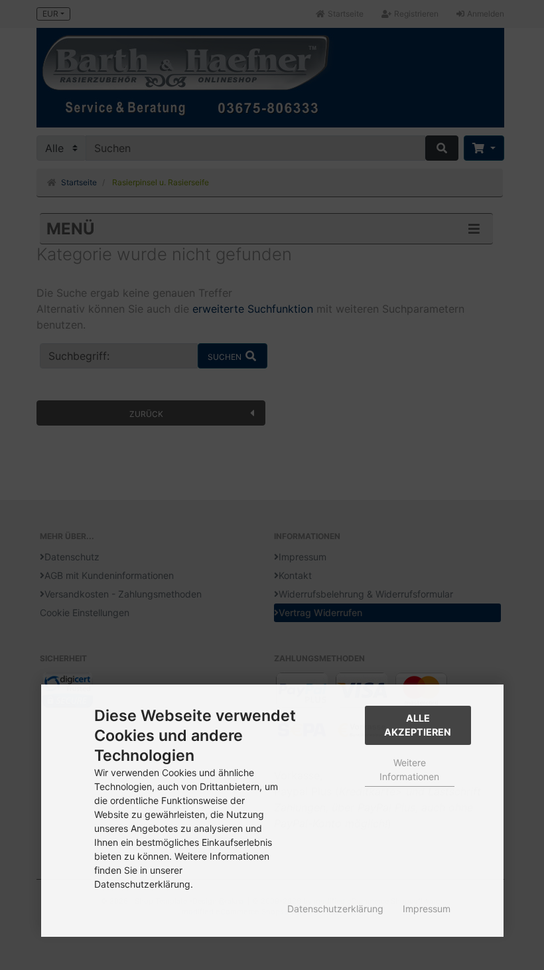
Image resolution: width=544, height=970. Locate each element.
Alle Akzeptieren (417, 725)
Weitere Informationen (409, 769)
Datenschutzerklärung (335, 908)
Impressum (426, 908)
